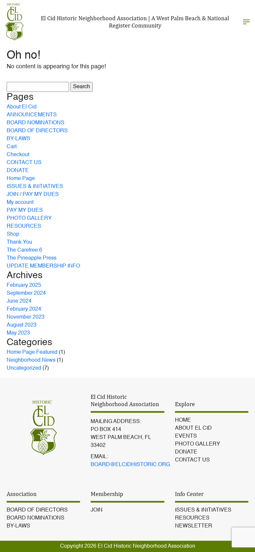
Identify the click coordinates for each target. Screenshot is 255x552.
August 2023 (22, 325)
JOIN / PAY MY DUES (33, 194)
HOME (183, 420)
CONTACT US (24, 162)
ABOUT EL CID (193, 428)
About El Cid (22, 107)
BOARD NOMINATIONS (35, 123)
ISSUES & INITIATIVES (35, 186)
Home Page (21, 178)
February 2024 (24, 309)
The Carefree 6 (24, 250)
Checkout (18, 154)
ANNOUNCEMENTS (32, 115)
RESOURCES (24, 226)
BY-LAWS (18, 139)
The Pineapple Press (31, 258)
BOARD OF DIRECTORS (37, 131)
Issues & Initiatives (203, 510)
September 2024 (26, 293)
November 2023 (25, 317)
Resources (192, 518)
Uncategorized (24, 368)
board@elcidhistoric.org (130, 464)
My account (20, 202)
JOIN (97, 510)
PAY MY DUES (25, 210)
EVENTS (186, 436)
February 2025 (24, 285)
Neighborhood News (31, 360)
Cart (12, 147)
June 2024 (19, 301)
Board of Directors (37, 510)
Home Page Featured (32, 352)
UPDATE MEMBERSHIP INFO (43, 266)
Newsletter (193, 526)
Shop (13, 234)
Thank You (19, 242)
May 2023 (18, 333)
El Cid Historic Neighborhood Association (146, 546)
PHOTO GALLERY (29, 218)
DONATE (18, 170)
